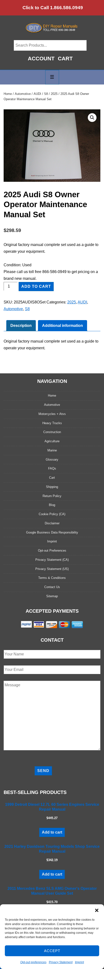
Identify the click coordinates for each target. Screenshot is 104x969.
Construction (52, 432)
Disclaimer (52, 523)
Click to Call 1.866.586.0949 (52, 7)
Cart (65, 59)
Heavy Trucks (52, 423)
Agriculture (52, 441)
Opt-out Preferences (52, 550)
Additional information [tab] (62, 325)
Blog (52, 505)
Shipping (52, 487)
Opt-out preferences (33, 962)
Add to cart (36, 286)
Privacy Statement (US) (52, 569)
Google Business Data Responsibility (52, 532)
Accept (52, 951)
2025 (54, 94)
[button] (96, 910)
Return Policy (52, 496)
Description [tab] (21, 325)
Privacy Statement (61, 962)
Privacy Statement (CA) (52, 560)
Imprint (79, 962)
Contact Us (52, 587)
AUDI (37, 94)
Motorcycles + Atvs (52, 414)
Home (8, 94)
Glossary (52, 459)
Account (41, 59)
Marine (52, 450)
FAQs (52, 468)
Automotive (23, 94)
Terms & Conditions (52, 578)
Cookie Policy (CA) (52, 514)
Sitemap (52, 596)
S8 (46, 94)
